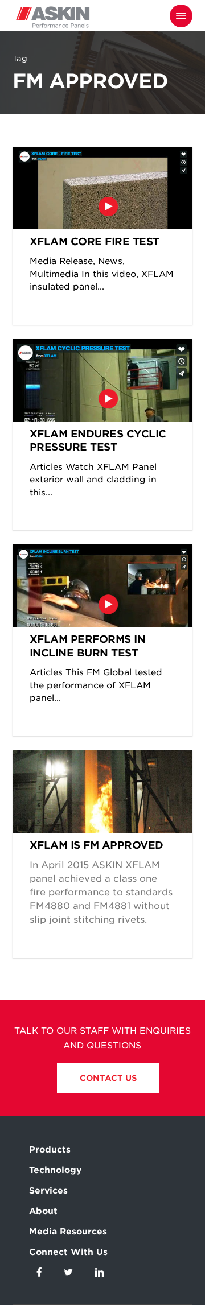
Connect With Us (68, 1252)
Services (48, 1191)
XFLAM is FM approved (96, 845)
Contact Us (108, 1078)
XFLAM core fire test (94, 241)
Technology (55, 1170)
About (43, 1211)
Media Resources (68, 1231)
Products (50, 1150)
